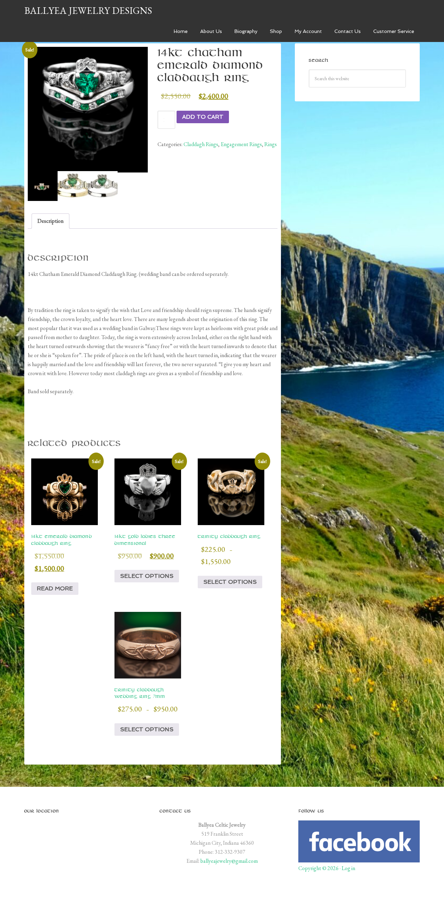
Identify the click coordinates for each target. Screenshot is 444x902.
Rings (270, 144)
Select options (146, 576)
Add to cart (202, 116)
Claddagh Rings (200, 144)
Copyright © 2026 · (320, 868)
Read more (55, 588)
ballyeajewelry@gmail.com (229, 861)
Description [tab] (50, 221)
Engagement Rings (241, 144)
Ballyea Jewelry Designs (88, 10)
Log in (348, 868)
